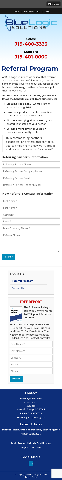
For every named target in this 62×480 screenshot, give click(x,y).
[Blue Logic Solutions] (31, 23)
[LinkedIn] (31, 463)
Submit (9, 257)
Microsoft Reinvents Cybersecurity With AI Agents (31, 429)
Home (16, 11)
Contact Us (18, 288)
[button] (53, 3)
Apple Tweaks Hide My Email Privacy (31, 443)
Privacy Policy (31, 477)
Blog (47, 11)
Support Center (32, 11)
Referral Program (22, 280)
